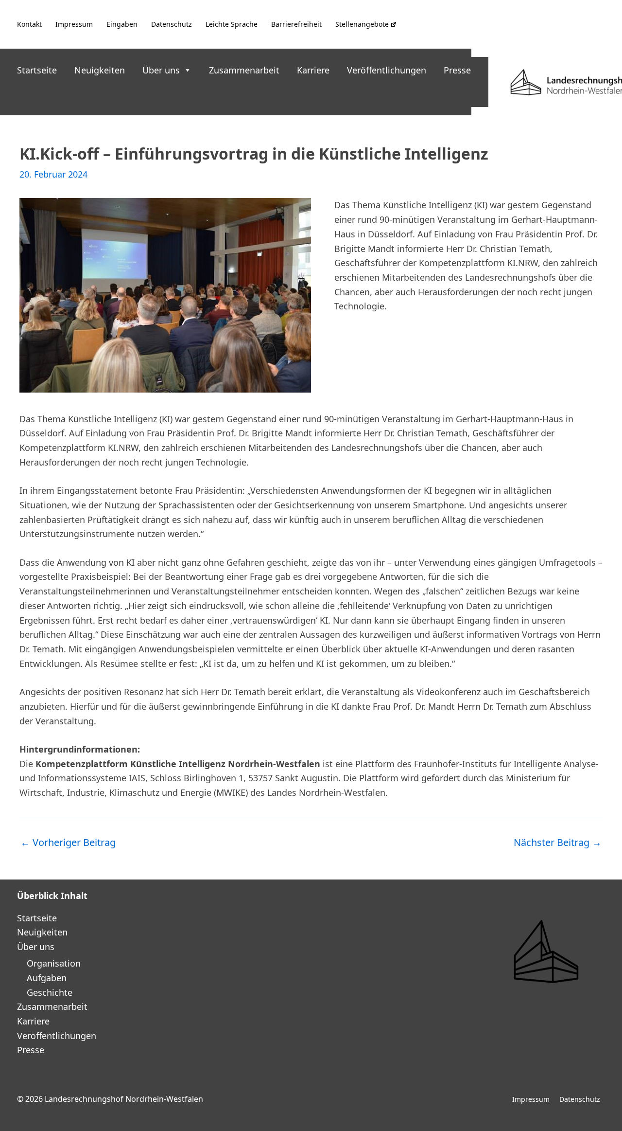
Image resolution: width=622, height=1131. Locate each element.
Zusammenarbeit (244, 70)
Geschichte (49, 992)
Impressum (74, 24)
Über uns (35, 946)
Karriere (313, 70)
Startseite (37, 70)
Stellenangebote (362, 24)
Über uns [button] (161, 70)
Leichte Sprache (232, 24)
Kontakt (29, 24)
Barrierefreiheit (296, 24)
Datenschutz (171, 24)
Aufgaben (47, 978)
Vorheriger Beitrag (68, 842)
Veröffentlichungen (386, 70)
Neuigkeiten (99, 70)
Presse (457, 70)
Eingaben (122, 24)
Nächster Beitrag (558, 842)
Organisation (54, 963)
